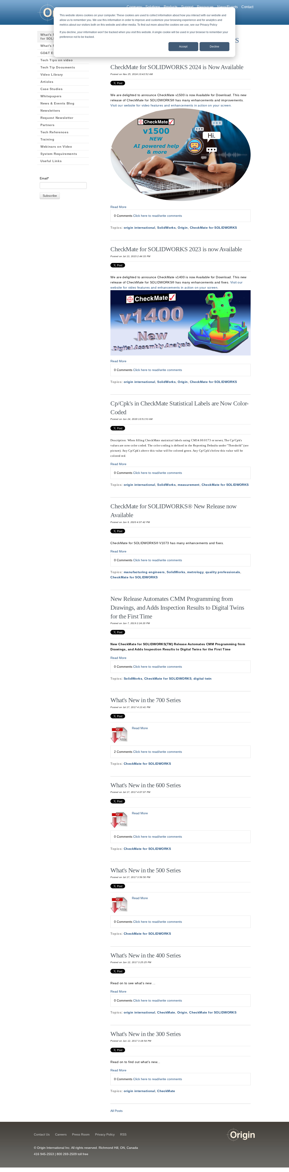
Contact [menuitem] (247, 7)
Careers (61, 1134)
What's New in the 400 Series (145, 955)
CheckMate (166, 1012)
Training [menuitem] (47, 139)
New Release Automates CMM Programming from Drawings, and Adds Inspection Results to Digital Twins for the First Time (177, 607)
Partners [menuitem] (47, 125)
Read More (118, 207)
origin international (139, 227)
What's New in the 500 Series (145, 870)
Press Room (81, 1134)
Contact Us (42, 1134)
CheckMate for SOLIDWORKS (213, 227)
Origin (183, 227)
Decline (214, 46)
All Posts (116, 1111)
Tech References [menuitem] (54, 132)
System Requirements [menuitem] (58, 154)
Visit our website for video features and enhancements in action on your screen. (171, 105)
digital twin (202, 678)
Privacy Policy (105, 1134)
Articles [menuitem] (47, 82)
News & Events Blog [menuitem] (57, 103)
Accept (183, 46)
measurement (189, 484)
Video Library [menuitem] (51, 74)
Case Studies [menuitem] (51, 89)
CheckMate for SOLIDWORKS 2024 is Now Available (176, 66)
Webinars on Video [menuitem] (56, 146)
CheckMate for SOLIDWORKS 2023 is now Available (176, 249)
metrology (195, 572)
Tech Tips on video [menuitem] (56, 60)
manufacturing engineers (144, 572)
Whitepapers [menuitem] (51, 96)
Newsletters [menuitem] (50, 110)
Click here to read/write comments (157, 215)
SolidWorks (166, 227)
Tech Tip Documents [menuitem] (57, 67)
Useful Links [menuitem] (51, 161)
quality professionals (222, 572)
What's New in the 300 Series (145, 1033)
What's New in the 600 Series (145, 785)
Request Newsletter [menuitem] (56, 118)
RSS (123, 1134)
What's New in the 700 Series (145, 700)
